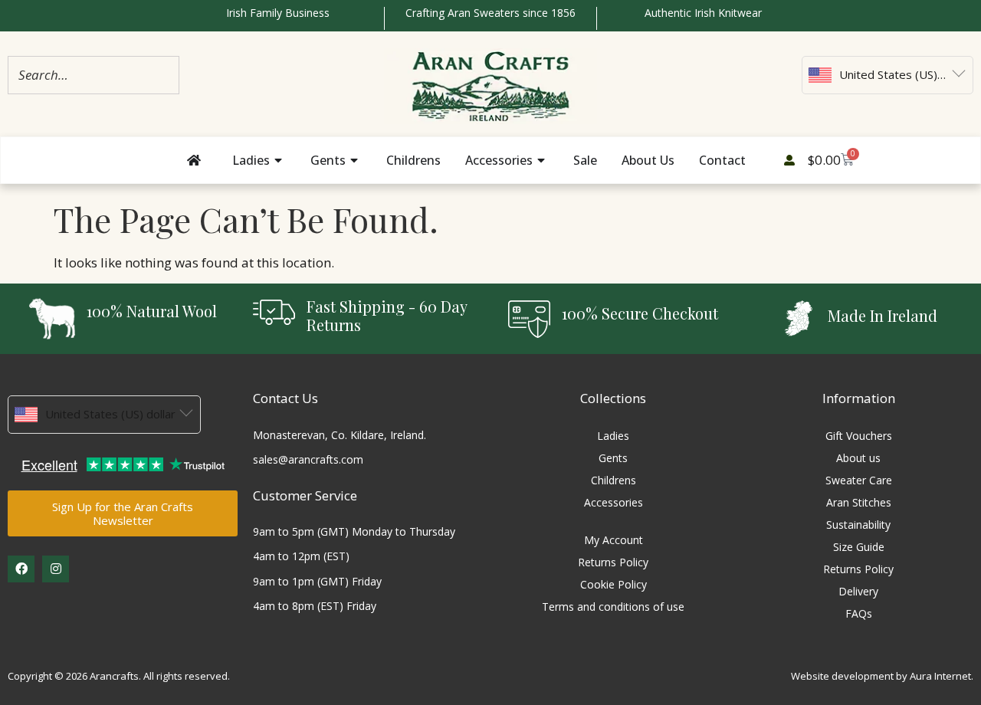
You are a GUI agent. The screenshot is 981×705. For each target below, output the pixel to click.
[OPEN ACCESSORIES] (542, 160)
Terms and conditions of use (613, 606)
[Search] (163, 75)
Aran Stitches (858, 502)
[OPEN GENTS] (355, 160)
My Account (613, 540)
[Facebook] (21, 569)
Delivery (858, 591)
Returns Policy (613, 562)
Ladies (613, 435)
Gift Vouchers (858, 435)
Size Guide (858, 546)
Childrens (613, 480)
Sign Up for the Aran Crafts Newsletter (122, 513)
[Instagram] (55, 569)
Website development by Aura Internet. (882, 676)
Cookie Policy (613, 584)
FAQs (858, 613)
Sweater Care (858, 480)
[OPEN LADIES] (280, 160)
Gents (613, 458)
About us (858, 458)
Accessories (613, 502)
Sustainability (858, 524)
